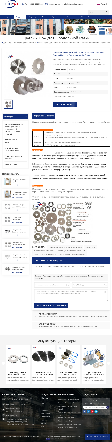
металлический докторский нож (69, 424)
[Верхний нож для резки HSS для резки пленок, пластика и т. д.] (7, 206)
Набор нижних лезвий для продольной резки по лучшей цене (19, 218)
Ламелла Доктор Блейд (66, 403)
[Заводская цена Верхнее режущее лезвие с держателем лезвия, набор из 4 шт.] (7, 231)
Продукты (19, 17)
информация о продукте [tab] (43, 116)
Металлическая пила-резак (44, 251)
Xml (82, 436)
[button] (108, 363)
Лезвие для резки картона (67, 427)
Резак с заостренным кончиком (13, 157)
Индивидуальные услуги (38, 17)
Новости (44, 420)
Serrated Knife (10, 164)
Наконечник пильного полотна (45, 254)
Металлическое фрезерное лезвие (72, 254)
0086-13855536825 (17, 415)
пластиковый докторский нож (68, 400)
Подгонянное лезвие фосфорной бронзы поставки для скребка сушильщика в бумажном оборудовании (19, 193)
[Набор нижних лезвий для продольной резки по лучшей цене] (7, 218)
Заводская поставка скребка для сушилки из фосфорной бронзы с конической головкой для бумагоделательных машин (19, 181)
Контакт (90, 17)
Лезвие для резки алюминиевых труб (71, 251)
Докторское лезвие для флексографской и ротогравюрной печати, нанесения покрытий (13, 129)
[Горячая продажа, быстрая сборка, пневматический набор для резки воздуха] (94, 357)
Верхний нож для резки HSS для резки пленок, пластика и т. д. (19, 206)
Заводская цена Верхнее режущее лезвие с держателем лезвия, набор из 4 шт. (19, 231)
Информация (71, 17)
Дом (8, 17)
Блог (42, 426)
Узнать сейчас (65, 105)
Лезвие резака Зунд (65, 421)
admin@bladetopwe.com (73, 4)
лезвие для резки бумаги (67, 418)
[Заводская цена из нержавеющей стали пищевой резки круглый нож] (7, 256)
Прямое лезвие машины (10, 141)
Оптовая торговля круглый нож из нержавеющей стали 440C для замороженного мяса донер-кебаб (19, 268)
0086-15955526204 (37, 4)
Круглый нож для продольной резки (22, 43)
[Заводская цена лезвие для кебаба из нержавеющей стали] (7, 243)
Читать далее (17, 185)
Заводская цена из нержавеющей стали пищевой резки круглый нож (19, 256)
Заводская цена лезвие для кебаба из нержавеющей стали (18, 243)
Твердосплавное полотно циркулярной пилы (65, 247)
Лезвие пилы (90, 247)
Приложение (56, 17)
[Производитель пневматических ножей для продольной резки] (68, 357)
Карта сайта (71, 436)
